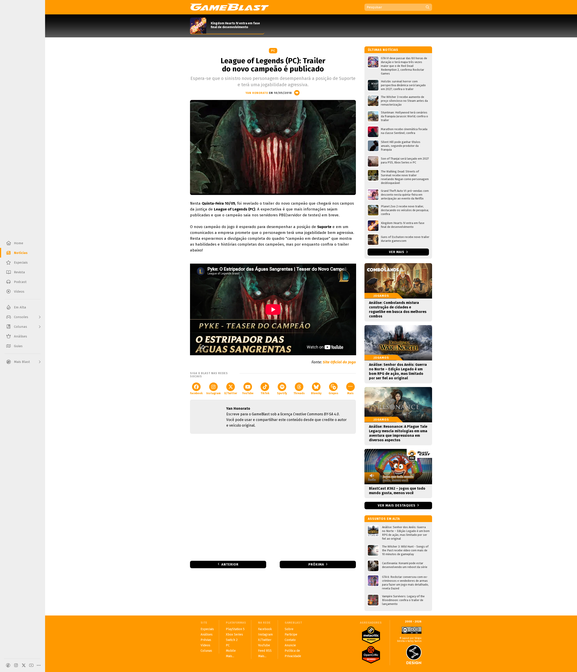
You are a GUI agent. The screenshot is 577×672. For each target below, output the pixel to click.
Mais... (230, 656)
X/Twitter (230, 393)
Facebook (196, 393)
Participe (291, 634)
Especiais (207, 629)
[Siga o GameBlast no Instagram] (16, 665)
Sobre (289, 629)
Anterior (229, 564)
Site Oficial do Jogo (339, 362)
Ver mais (397, 252)
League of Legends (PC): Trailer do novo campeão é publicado (273, 65)
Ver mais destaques (396, 505)
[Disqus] (273, 497)
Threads (299, 393)
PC (273, 50)
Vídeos (205, 645)
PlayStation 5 (235, 629)
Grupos (333, 393)
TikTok (265, 393)
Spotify (282, 393)
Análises (207, 634)
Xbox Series (234, 634)
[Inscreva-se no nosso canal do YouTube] (31, 665)
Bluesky (316, 393)
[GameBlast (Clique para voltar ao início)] (229, 7)
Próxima (316, 564)
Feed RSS (265, 651)
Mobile (231, 651)
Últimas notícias (383, 50)
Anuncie (290, 645)
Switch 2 (232, 640)
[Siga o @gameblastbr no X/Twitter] (23, 665)
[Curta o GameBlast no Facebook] (8, 665)
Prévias (206, 640)
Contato (290, 640)
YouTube (247, 393)
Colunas (206, 651)
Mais (350, 393)
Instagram (213, 393)
